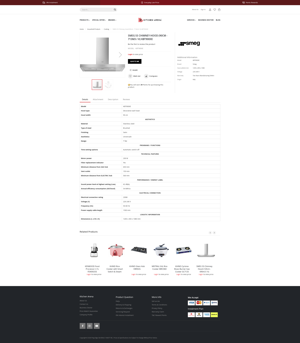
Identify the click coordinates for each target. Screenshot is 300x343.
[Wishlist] (215, 9)
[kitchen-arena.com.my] (150, 20)
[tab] (85, 99)
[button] (120, 54)
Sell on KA (156, 301)
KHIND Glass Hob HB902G (137, 267)
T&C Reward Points (159, 315)
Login (130, 54)
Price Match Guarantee (89, 311)
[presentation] (210, 232)
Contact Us (84, 304)
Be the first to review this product (141, 44)
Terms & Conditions (159, 305)
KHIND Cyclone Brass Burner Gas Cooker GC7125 (182, 269)
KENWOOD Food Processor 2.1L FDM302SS (92, 269)
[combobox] (98, 10)
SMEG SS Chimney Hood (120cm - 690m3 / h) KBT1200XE (204, 270)
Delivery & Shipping (123, 305)
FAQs (118, 301)
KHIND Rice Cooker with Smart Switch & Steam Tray (115, 270)
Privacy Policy (157, 308)
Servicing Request (123, 312)
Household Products (93, 29)
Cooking (106, 29)
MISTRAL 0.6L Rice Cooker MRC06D (159, 267)
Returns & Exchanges (124, 308)
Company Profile (86, 315)
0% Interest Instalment (125, 315)
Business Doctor (86, 308)
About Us (83, 300)
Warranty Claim (158, 312)
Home (82, 29)
